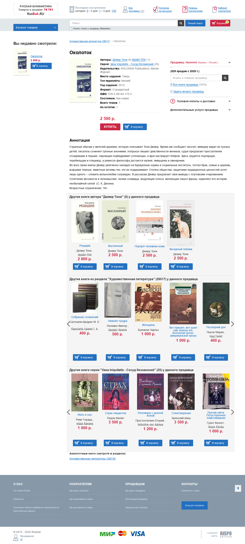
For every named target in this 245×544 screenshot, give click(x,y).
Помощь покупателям (195, 9)
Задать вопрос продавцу (188, 91)
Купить (110, 127)
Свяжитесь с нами (190, 490)
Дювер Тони (120, 59)
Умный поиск (195, 23)
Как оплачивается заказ (81, 499)
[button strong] (199, 62)
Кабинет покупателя (224, 9)
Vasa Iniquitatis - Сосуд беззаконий (132, 64)
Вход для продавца (194, 505)
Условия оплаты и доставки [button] (196, 101)
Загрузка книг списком (136, 507)
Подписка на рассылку (165, 9)
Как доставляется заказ (80, 507)
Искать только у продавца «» (92, 29)
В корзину (42, 65)
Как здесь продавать (135, 490)
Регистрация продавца (136, 499)
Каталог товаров (27, 27)
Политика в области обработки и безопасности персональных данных (36, 509)
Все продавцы (136, 9)
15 (21, 539)
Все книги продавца (186, 84)
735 (114, 10)
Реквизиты (18, 499)
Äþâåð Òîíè (139, 59)
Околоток (36, 56)
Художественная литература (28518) (92, 458)
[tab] (199, 62)
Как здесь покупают (79, 490)
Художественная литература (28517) (89, 41)
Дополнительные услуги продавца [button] (194, 109)
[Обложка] (82, 101)
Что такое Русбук (21, 490)
